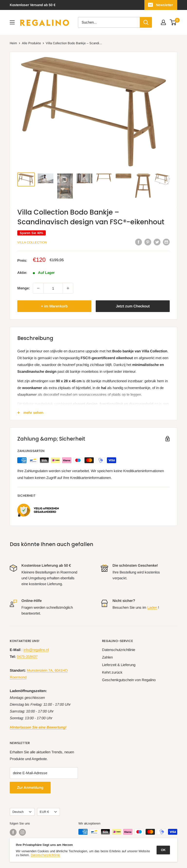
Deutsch (18, 812)
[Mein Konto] (163, 22)
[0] (173, 22)
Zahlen (107, 657)
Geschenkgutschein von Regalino (129, 680)
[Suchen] (146, 22)
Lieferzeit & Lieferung (118, 665)
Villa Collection (32, 242)
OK (163, 850)
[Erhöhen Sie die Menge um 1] (68, 288)
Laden (152, 607)
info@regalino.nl (36, 650)
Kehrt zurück (112, 672)
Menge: (23, 288)
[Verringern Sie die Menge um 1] (38, 288)
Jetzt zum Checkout (133, 306)
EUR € (44, 812)
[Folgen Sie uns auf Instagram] (22, 832)
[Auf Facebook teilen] (138, 241)
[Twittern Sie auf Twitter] (157, 241)
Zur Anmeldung (30, 787)
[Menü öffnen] (12, 22)
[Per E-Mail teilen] (166, 241)
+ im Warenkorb (54, 306)
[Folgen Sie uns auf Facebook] (13, 832)
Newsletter (164, 5)
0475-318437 (27, 656)
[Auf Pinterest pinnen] (147, 241)
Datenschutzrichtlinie (118, 650)
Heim (13, 43)
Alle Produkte (31, 43)
